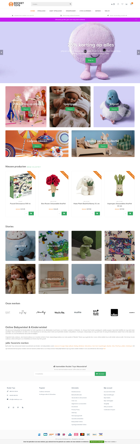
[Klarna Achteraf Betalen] (76, 434)
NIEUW (107, 11)
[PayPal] (94, 434)
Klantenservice (76, 391)
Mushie (109, 346)
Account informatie (109, 391)
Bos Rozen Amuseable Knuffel (53, 204)
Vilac (113, 346)
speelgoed (98, 330)
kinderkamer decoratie (24, 333)
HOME (32, 11)
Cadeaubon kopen (109, 409)
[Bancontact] (88, 434)
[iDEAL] (63, 434)
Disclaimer (75, 406)
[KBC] (70, 434)
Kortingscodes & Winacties (47, 394)
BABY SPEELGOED (56, 11)
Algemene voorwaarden (79, 403)
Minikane (8, 265)
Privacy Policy (76, 409)
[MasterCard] (82, 434)
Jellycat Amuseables (78, 265)
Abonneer (101, 374)
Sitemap (74, 412)
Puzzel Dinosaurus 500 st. (20, 204)
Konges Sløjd (64, 346)
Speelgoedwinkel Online (79, 424)
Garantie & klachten (77, 418)
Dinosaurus (75, 231)
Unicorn (107, 231)
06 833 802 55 (14, 395)
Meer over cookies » (111, 441)
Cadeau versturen (44, 391)
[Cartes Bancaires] (45, 434)
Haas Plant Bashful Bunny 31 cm (86, 204)
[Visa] (100, 434)
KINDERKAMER (71, 11)
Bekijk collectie (33, 167)
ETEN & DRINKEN (85, 11)
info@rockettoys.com (16, 399)
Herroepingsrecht (77, 415)
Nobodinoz (88, 346)
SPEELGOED (41, 11)
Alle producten (108, 406)
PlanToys (118, 346)
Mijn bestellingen (109, 394)
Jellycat (71, 346)
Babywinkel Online (77, 421)
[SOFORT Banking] (51, 434)
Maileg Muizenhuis (44, 265)
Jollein (123, 346)
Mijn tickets (107, 397)
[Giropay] (57, 434)
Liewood (57, 346)
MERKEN (98, 11)
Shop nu (70, 60)
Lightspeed (81, 439)
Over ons (74, 400)
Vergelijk (106, 403)
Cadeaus (107, 265)
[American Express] (39, 434)
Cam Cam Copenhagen (99, 346)
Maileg (76, 346)
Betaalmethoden (77, 394)
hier (104, 348)
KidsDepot (129, 346)
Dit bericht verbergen (97, 441)
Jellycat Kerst (9, 231)
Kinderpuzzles (43, 231)
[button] (1, 52)
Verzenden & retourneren (79, 397)
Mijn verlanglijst (108, 400)
